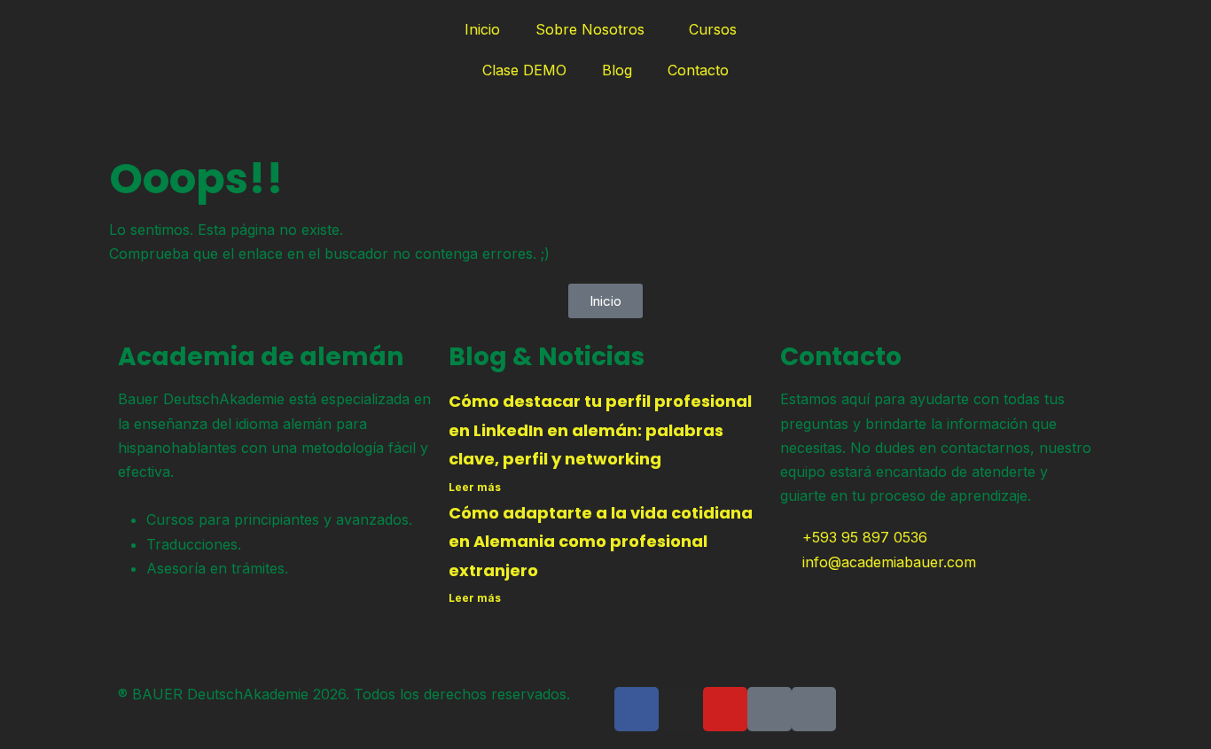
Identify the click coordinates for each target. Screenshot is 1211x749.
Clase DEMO (524, 70)
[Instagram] (681, 709)
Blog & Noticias (547, 356)
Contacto (698, 70)
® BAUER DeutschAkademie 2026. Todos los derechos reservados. (344, 694)
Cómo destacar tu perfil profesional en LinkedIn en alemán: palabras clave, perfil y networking (600, 430)
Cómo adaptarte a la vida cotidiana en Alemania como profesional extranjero (601, 541)
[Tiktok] (769, 709)
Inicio (482, 29)
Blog (617, 70)
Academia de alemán (260, 356)
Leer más (475, 487)
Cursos (713, 29)
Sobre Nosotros (590, 29)
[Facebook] (636, 709)
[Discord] (814, 709)
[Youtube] (725, 709)
